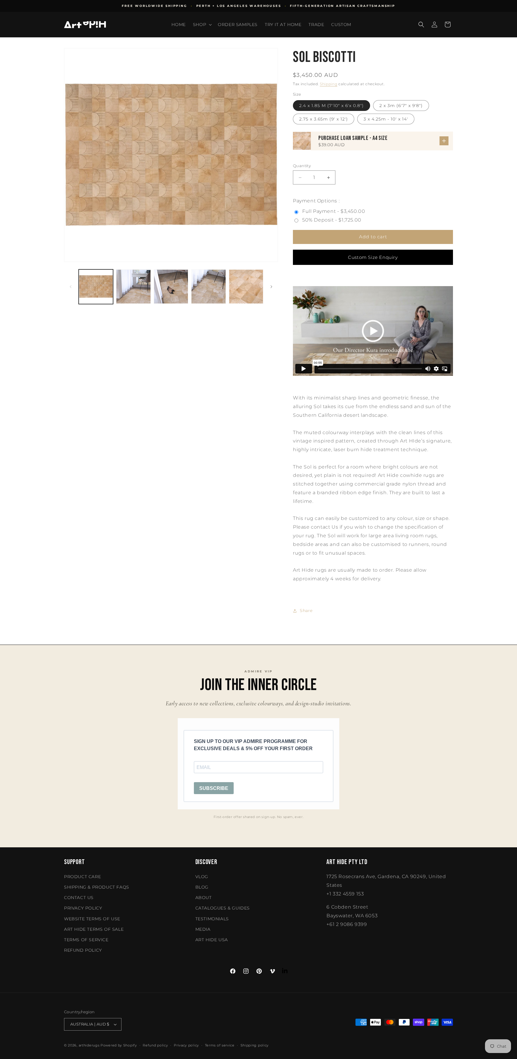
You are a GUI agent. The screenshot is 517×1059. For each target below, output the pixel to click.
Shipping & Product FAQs (96, 887)
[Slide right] (271, 286)
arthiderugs (89, 1045)
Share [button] (306, 610)
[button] (201, 24)
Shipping (328, 84)
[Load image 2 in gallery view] (133, 286)
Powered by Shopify (119, 1045)
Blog (202, 887)
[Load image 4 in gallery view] (208, 286)
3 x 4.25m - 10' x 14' (386, 119)
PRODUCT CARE (82, 876)
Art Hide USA (211, 939)
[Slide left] (70, 286)
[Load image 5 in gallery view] (246, 286)
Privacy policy (186, 1045)
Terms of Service (86, 939)
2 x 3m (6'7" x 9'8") (401, 105)
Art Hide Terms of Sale (94, 929)
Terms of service (220, 1045)
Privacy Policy (83, 908)
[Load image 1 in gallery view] (96, 286)
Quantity (302, 165)
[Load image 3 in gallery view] (171, 286)
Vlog (201, 876)
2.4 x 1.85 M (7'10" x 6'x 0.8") (331, 105)
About (203, 897)
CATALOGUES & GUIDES (222, 908)
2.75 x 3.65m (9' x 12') (323, 119)
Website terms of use (92, 918)
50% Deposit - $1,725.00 (331, 220)
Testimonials (212, 918)
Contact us (79, 897)
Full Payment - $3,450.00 (333, 211)
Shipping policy (255, 1045)
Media (203, 929)
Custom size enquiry (373, 257)
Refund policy (83, 950)
